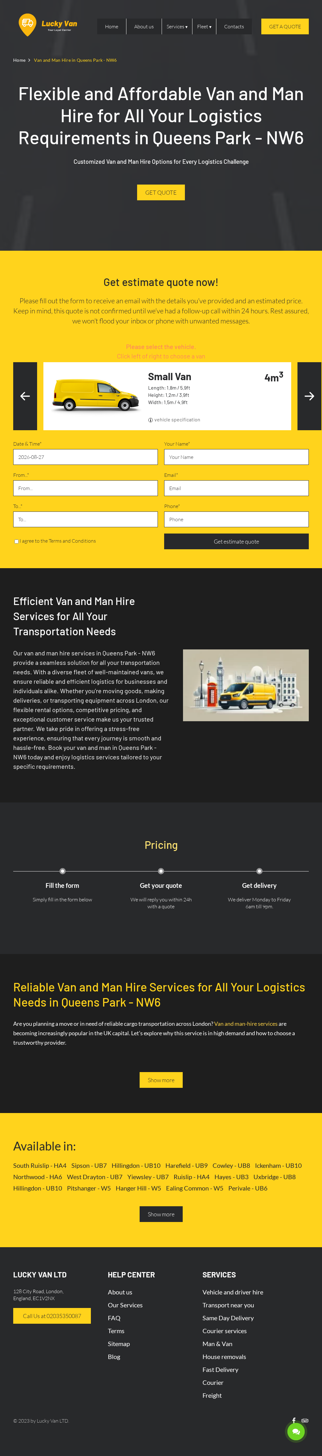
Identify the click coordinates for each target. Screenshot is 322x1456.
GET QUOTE (161, 192)
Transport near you (228, 1305)
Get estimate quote (236, 541)
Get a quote (285, 26)
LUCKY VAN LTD (40, 1274)
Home (111, 26)
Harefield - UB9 (186, 1165)
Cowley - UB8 (231, 1165)
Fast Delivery (220, 1369)
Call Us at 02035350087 (52, 1315)
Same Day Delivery (228, 1318)
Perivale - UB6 (248, 1188)
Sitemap (119, 1343)
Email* (171, 475)
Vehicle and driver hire (233, 1292)
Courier (213, 1382)
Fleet (202, 26)
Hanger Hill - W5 (138, 1188)
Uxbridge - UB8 (274, 1176)
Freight (212, 1395)
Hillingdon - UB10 (136, 1165)
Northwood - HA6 (37, 1176)
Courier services (225, 1330)
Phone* (172, 506)
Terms (116, 1330)
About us (144, 26)
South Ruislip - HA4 (40, 1165)
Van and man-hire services (246, 1023)
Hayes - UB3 (231, 1176)
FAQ (114, 1318)
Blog (114, 1356)
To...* (17, 506)
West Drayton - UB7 (95, 1176)
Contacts (234, 26)
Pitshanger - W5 (89, 1188)
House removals (224, 1356)
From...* (21, 475)
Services (175, 26)
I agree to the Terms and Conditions (57, 541)
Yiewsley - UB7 (148, 1176)
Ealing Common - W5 (195, 1188)
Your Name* (177, 444)
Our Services (125, 1305)
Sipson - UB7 (89, 1165)
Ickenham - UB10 (278, 1165)
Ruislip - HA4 (192, 1176)
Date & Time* (27, 444)
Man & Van (217, 1343)
